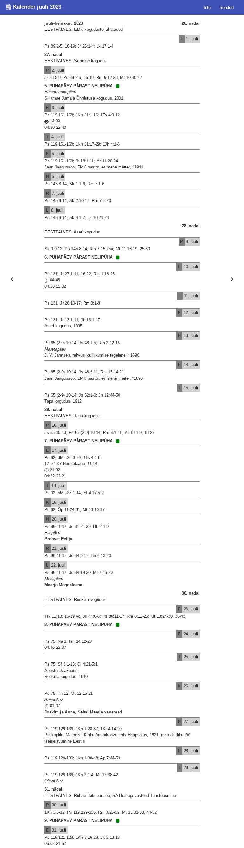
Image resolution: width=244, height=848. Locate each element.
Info (207, 7)
